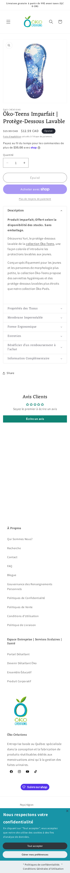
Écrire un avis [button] (35, 419)
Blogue (11, 575)
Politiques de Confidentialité (26, 598)
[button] (8, 21)
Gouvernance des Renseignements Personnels (29, 586)
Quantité (8, 155)
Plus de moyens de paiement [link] (35, 198)
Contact (12, 557)
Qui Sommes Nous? (20, 539)
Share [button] (10, 373)
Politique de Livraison (21, 625)
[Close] (67, 811)
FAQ (9, 566)
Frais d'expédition (12, 136)
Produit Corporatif (19, 681)
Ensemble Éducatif (19, 672)
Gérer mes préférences (35, 854)
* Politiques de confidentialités (41, 864)
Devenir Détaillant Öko (22, 663)
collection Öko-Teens (40, 244)
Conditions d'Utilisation (23, 616)
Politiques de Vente (20, 607)
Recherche (14, 548)
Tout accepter (35, 846)
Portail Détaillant (18, 654)
